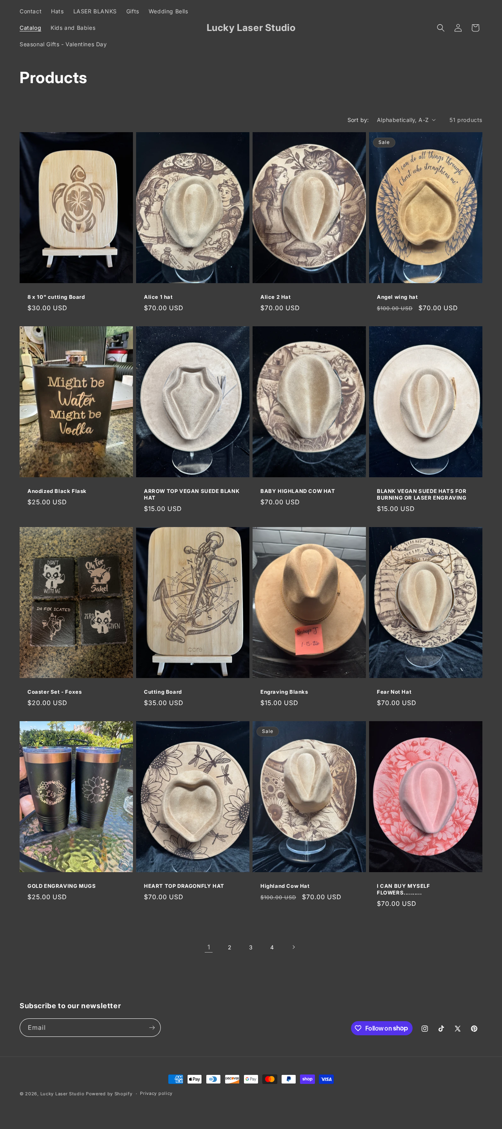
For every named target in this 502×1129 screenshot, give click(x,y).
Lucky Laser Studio (62, 1093)
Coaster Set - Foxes (54, 692)
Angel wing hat (397, 297)
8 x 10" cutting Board (56, 297)
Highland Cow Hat (285, 886)
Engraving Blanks (284, 692)
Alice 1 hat (158, 297)
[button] (440, 27)
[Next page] (293, 947)
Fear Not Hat (394, 692)
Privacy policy (156, 1093)
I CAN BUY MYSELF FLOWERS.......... (403, 889)
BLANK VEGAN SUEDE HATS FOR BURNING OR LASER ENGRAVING (422, 494)
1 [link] (208, 947)
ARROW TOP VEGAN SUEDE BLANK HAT (191, 494)
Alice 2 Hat (275, 297)
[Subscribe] (151, 1027)
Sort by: (358, 119)
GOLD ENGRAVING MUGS (61, 886)
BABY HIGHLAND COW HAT (297, 491)
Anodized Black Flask (57, 491)
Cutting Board (163, 692)
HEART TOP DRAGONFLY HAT (184, 886)
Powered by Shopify (109, 1093)
